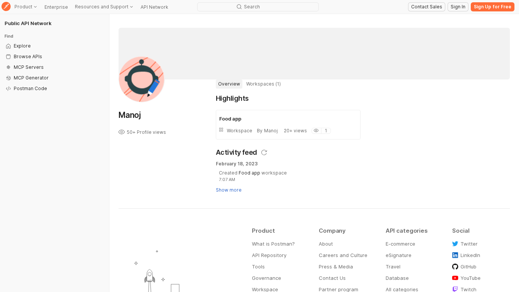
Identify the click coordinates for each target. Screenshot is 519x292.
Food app (249, 173)
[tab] (229, 84)
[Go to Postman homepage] (6, 7)
